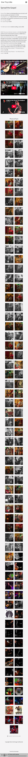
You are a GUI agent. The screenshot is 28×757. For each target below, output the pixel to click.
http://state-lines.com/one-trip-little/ (9, 43)
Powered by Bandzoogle (14, 751)
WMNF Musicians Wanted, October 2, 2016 (10, 32)
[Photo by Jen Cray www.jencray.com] (19, 557)
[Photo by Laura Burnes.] (19, 595)
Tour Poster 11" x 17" (5, 16)
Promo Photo (4, 13)
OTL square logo (4, 21)
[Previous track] (2, 755)
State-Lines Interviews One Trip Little (9, 37)
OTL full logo (4, 20)
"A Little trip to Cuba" (5, 26)
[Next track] (6, 755)
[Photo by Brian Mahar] (9, 576)
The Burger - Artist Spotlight (7, 45)
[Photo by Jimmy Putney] (9, 720)
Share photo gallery (15, 736)
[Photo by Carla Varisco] (9, 701)
